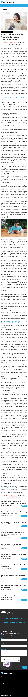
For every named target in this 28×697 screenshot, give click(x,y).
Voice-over (22, 6)
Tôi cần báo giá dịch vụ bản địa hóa (11, 633)
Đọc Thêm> (24, 505)
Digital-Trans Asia (11, 487)
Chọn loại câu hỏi (6, 631)
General (3, 6)
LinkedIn (2, 683)
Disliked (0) (14, 42)
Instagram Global (4, 690)
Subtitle (16, 6)
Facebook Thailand (4, 687)
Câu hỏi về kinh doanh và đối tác (14, 618)
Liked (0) (7, 42)
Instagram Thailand (5, 692)
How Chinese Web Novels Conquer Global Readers (12, 37)
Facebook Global (4, 685)
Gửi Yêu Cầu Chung (7, 635)
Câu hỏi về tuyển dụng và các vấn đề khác (14, 622)
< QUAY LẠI (4, 9)
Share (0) (11, 44)
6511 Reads (22, 42)
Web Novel (10, 6)
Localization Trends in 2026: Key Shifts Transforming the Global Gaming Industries (12, 534)
